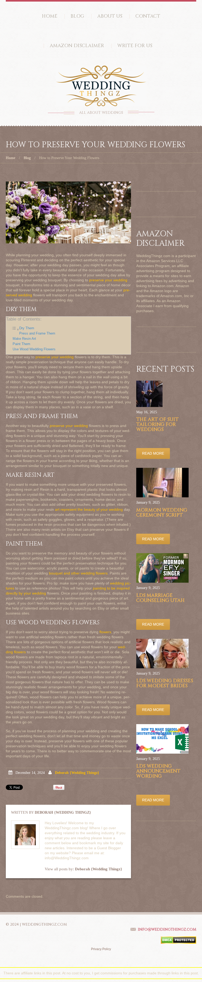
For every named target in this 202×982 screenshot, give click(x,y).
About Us (109, 16)
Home (49, 16)
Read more (153, 453)
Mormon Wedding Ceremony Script (161, 512)
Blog (77, 16)
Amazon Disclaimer (77, 45)
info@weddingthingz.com (167, 929)
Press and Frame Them (37, 333)
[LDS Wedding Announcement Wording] (162, 739)
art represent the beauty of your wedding (89, 509)
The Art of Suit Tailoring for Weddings (157, 424)
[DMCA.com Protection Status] (178, 939)
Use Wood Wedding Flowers (34, 349)
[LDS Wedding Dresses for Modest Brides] (162, 653)
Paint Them (21, 344)
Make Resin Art (24, 339)
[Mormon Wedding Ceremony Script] (162, 482)
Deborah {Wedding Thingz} (77, 773)
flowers (105, 632)
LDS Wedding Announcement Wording (158, 771)
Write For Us (134, 45)
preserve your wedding (108, 280)
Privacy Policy (101, 949)
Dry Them (26, 328)
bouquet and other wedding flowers (78, 573)
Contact (147, 16)
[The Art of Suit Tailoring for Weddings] (149, 394)
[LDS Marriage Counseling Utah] (162, 568)
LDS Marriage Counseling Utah (160, 598)
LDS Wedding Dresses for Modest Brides (164, 683)
